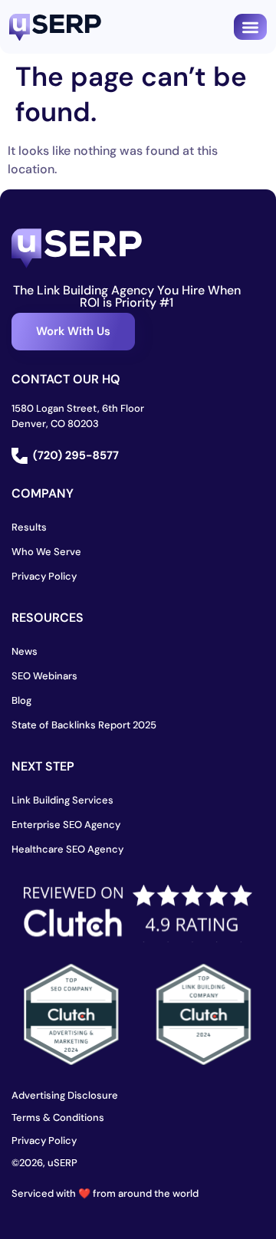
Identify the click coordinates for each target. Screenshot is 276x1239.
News (25, 651)
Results (29, 527)
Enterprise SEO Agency (66, 824)
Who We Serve (46, 551)
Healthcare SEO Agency (67, 849)
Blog (21, 700)
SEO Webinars (44, 675)
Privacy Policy (44, 576)
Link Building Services (62, 800)
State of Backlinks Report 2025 (84, 724)
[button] (250, 27)
